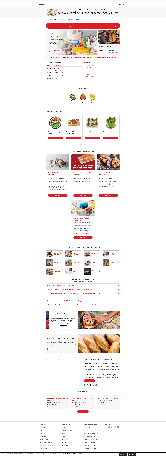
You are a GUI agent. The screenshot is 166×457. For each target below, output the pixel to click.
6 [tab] (85, 144)
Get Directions (52, 46)
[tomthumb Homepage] (41, 5)
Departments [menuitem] (89, 57)
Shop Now (86, 195)
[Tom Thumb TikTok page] (121, 428)
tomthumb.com (90, 381)
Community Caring (44, 439)
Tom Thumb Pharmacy (45, 448)
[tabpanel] (55, 128)
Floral (95, 262)
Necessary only (123, 454)
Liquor (58, 262)
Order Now (58, 138)
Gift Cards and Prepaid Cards (46, 442)
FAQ (41, 430)
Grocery (40, 1)
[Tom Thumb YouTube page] (118, 428)
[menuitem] (51, 26)
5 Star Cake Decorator (91, 67)
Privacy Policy (87, 430)
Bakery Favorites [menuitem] (101, 57)
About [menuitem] (115, 57)
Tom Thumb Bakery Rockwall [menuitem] (77, 57)
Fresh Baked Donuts (91, 78)
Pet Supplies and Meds (58, 253)
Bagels (87, 70)
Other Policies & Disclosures (90, 448)
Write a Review (113, 52)
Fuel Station (95, 271)
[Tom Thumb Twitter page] (109, 428)
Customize (67, 453)
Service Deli (58, 271)
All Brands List (43, 451)
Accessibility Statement (89, 436)
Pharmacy (49, 1)
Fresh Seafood (77, 253)
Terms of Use (87, 427)
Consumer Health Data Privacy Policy (92, 433)
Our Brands (42, 433)
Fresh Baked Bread (90, 76)
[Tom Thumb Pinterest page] (112, 428)
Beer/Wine (77, 262)
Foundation (64, 442)
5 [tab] (84, 144)
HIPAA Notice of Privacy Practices (92, 439)
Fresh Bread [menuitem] (110, 57)
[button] (121, 5)
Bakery (114, 262)
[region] (83, 454)
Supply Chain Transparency (90, 442)
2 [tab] (80, 144)
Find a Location (84, 411)
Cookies (87, 74)
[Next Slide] (122, 129)
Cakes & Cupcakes (90, 72)
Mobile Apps (43, 436)
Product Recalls (65, 445)
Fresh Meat (95, 253)
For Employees (65, 439)
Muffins (87, 81)
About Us (64, 427)
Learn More (111, 195)
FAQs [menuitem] (95, 57)
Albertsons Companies (67, 430)
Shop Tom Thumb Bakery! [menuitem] (62, 57)
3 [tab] (81, 144)
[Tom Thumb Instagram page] (115, 428)
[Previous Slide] (44, 129)
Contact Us (42, 427)
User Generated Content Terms (91, 445)
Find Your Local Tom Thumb (46, 445)
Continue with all (132, 454)
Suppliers (64, 436)
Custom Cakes (89, 65)
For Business (55, 1)
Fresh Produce (114, 253)
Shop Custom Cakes (55, 50)
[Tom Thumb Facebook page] (106, 428)
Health (44, 1)
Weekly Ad (49, 406)
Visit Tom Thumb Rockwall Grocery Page (107, 381)
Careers (64, 433)
